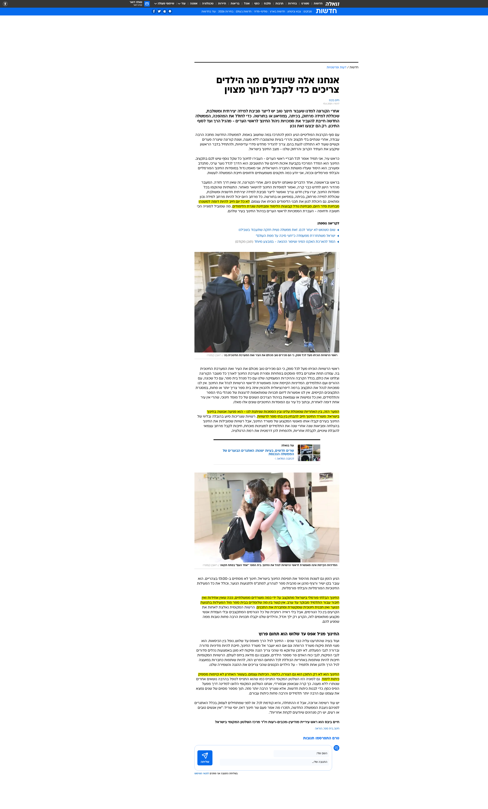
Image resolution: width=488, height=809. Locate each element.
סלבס (267, 3)
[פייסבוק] (154, 11)
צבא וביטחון (294, 11)
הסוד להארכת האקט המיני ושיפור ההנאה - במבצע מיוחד (294, 242)
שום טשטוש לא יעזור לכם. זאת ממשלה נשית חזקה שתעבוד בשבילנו (287, 230)
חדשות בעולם (243, 11)
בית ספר (328, 729)
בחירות (292, 3)
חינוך (336, 729)
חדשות (318, 3)
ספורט (305, 3)
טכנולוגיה (208, 3)
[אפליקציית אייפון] (164, 11)
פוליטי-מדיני (260, 11)
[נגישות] (5, 4)
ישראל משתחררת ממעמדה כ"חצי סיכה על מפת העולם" (295, 236)
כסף (256, 3)
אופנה (193, 3)
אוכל (247, 3)
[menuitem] (316, 4)
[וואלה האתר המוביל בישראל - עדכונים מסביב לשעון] (332, 4)
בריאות (235, 3)
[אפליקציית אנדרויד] (170, 11)
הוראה (318, 729)
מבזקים (307, 11)
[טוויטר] (159, 11)
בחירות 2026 (225, 11)
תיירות (222, 3)
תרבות (279, 3)
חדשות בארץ (277, 11)
